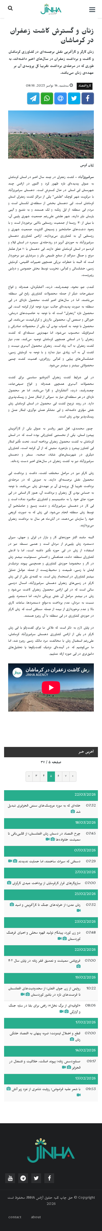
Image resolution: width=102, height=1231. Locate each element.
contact (14, 1218)
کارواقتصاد (84, 86)
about (36, 1218)
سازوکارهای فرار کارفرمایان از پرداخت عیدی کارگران (46, 884)
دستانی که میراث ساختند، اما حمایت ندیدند (49, 862)
